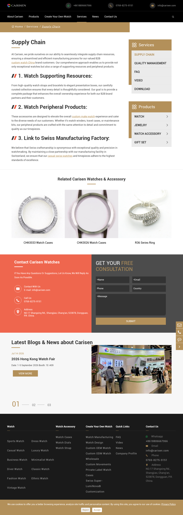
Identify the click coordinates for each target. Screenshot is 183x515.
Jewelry (140, 125)
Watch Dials (63, 442)
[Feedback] (179, 339)
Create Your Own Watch (58, 16)
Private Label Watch (98, 469)
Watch (139, 116)
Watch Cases (64, 437)
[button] (21, 404)
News (95, 16)
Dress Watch (39, 441)
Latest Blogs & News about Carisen (52, 342)
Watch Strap (63, 447)
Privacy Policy (168, 504)
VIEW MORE (25, 373)
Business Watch (17, 459)
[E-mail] (179, 325)
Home (19, 26)
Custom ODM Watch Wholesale (98, 456)
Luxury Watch (40, 450)
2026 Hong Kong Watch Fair (33, 359)
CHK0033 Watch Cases (38, 242)
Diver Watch (14, 469)
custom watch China (23, 62)
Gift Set (140, 142)
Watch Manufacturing (99, 437)
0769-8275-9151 (124, 5)
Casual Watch (16, 450)
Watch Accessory (147, 134)
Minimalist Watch (42, 459)
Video (138, 80)
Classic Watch (40, 469)
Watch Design (94, 442)
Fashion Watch (16, 478)
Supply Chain (51, 26)
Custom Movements (98, 464)
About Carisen (15, 16)
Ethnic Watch (39, 478)
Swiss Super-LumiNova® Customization (95, 486)
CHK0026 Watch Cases (91, 242)
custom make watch (83, 116)
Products (34, 16)
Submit (131, 321)
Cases (89, 475)
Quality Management (150, 63)
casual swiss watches (60, 155)
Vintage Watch (16, 487)
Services (81, 16)
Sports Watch (15, 441)
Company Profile (126, 453)
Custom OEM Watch (98, 447)
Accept (97, 510)
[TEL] (179, 332)
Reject (85, 510)
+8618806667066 (82, 5)
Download (142, 89)
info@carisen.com (167, 5)
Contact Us (110, 16)
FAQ (137, 72)
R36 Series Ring (145, 242)
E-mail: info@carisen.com (37, 290)
